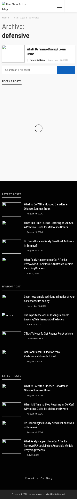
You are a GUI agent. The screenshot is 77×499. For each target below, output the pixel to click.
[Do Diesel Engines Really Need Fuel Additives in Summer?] (11, 246)
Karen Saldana (37, 60)
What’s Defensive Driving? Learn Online (46, 51)
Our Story (46, 478)
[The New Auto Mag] (14, 6)
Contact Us (31, 478)
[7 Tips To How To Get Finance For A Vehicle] (11, 339)
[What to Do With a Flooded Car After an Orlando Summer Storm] (11, 209)
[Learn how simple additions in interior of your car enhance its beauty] (11, 302)
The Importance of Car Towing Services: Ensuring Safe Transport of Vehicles (46, 317)
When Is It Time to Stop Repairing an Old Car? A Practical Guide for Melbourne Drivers (49, 225)
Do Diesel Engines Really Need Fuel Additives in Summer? (49, 243)
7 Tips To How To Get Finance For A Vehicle (48, 333)
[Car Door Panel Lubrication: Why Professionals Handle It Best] (11, 357)
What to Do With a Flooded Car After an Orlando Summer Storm (46, 207)
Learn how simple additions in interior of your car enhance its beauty (49, 299)
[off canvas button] (59, 6)
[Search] (69, 6)
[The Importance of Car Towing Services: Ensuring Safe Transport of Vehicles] (11, 314)
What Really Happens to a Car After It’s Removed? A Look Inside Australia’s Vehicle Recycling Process (48, 264)
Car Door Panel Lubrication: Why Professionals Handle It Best (42, 354)
